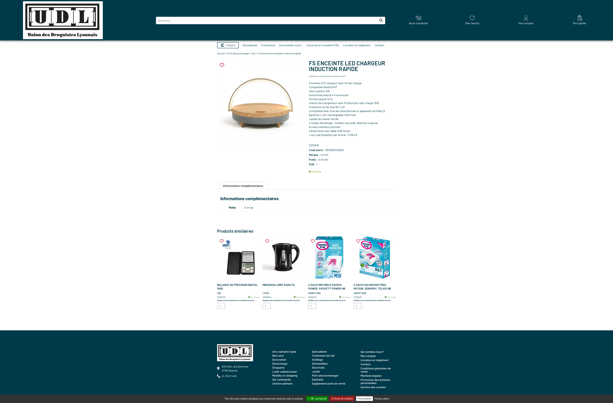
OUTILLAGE (317, 359)
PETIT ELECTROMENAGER (325, 375)
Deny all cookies (343, 398)
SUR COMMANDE (281, 379)
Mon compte (368, 356)
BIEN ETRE (278, 355)
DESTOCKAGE (280, 363)
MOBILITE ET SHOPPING (284, 375)
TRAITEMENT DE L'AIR (323, 355)
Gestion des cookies (373, 387)
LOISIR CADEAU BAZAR (284, 371)
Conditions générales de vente (376, 370)
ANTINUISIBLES (320, 363)
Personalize (364, 398)
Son (254, 53)
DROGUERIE (278, 367)
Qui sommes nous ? (290, 45)
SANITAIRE (317, 379)
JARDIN (316, 371)
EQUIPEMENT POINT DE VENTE (328, 383)
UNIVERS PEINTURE (282, 383)
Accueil (221, 53)
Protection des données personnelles (375, 381)
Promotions (268, 45)
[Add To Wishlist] (221, 241)
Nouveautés (250, 45)
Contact (379, 45)
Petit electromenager (238, 53)
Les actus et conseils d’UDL (322, 45)
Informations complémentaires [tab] (243, 186)
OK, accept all (318, 398)
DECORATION (279, 359)
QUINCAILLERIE (319, 351)
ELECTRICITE (318, 367)
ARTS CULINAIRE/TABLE (284, 351)
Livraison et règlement (357, 45)
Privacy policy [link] (382, 398)
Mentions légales (371, 375)
